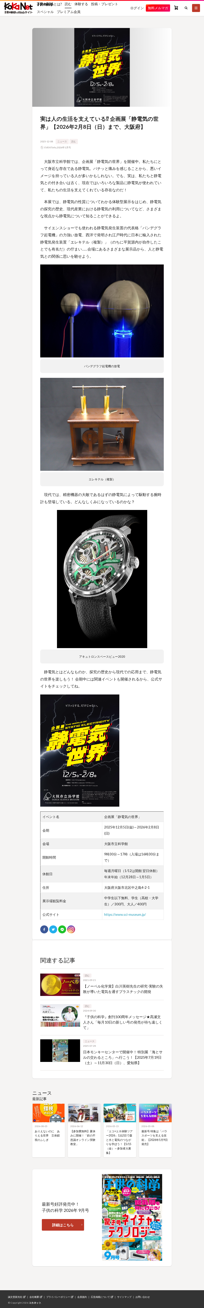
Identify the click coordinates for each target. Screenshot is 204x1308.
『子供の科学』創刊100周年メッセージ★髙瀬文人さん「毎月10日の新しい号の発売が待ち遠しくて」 (122, 1022)
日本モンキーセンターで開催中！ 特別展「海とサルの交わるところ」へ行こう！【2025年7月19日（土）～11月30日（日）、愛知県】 (123, 1057)
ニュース (62, 141)
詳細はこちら (63, 1225)
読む (68, 4)
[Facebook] (44, 929)
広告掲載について (100, 1297)
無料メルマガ (158, 8)
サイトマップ (124, 1297)
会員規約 (82, 1297)
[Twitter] (53, 929)
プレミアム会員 (68, 12)
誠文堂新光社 (15, 1297)
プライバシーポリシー (58, 1297)
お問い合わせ (142, 1297)
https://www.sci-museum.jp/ (125, 914)
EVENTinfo (50, 147)
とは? (57, 4)
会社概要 (34, 1297)
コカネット (35, 1302)
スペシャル (45, 12)
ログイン (137, 8)
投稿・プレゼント (104, 4)
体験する (81, 4)
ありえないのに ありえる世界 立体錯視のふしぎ (47, 1135)
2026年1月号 (64, 147)
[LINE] (62, 929)
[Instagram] (71, 929)
